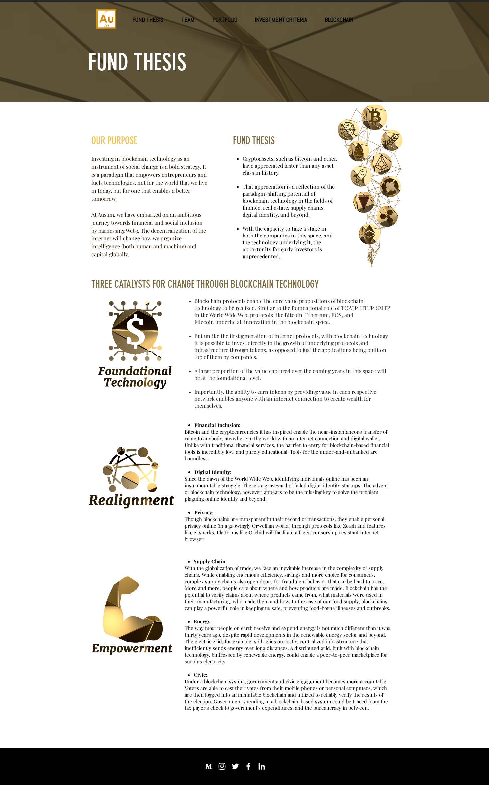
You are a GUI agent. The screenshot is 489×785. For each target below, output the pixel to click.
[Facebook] (248, 766)
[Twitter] (235, 766)
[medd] (208, 766)
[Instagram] (222, 766)
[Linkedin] (261, 766)
